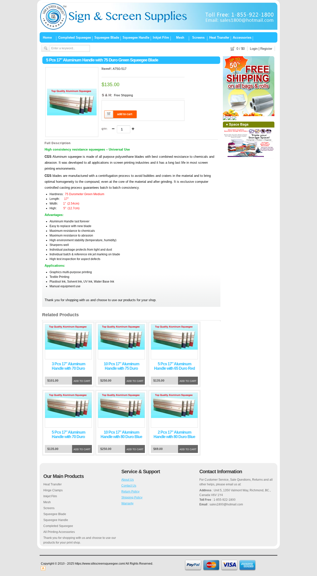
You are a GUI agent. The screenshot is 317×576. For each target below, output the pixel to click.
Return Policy (130, 491)
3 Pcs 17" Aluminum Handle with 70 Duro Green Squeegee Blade (68, 368)
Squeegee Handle (136, 37)
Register (266, 49)
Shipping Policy (131, 497)
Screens (198, 37)
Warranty (127, 503)
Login (254, 49)
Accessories (242, 37)
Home (47, 37)
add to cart (124, 114)
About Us (127, 479)
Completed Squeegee (74, 37)
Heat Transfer (219, 37)
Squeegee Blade (106, 37)
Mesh (180, 37)
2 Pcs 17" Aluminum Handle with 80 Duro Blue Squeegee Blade (174, 436)
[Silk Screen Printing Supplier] (158, 28)
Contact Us (128, 485)
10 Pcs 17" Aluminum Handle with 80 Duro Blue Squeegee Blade (121, 436)
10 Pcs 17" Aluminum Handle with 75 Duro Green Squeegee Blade (121, 368)
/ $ (241, 49)
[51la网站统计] (43, 569)
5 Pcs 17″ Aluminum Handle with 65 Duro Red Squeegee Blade (174, 368)
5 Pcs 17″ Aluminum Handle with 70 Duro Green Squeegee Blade (68, 436)
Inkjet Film (161, 37)
